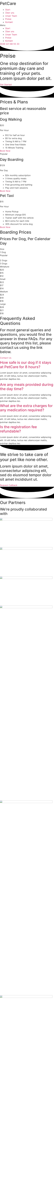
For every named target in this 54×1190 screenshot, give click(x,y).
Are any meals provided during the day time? (26, 386)
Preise (8, 19)
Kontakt (9, 22)
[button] (27, 25)
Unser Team (11, 16)
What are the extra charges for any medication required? (26, 408)
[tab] (27, 364)
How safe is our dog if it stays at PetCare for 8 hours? (25, 364)
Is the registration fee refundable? (18, 429)
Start (7, 9)
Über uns (9, 12)
